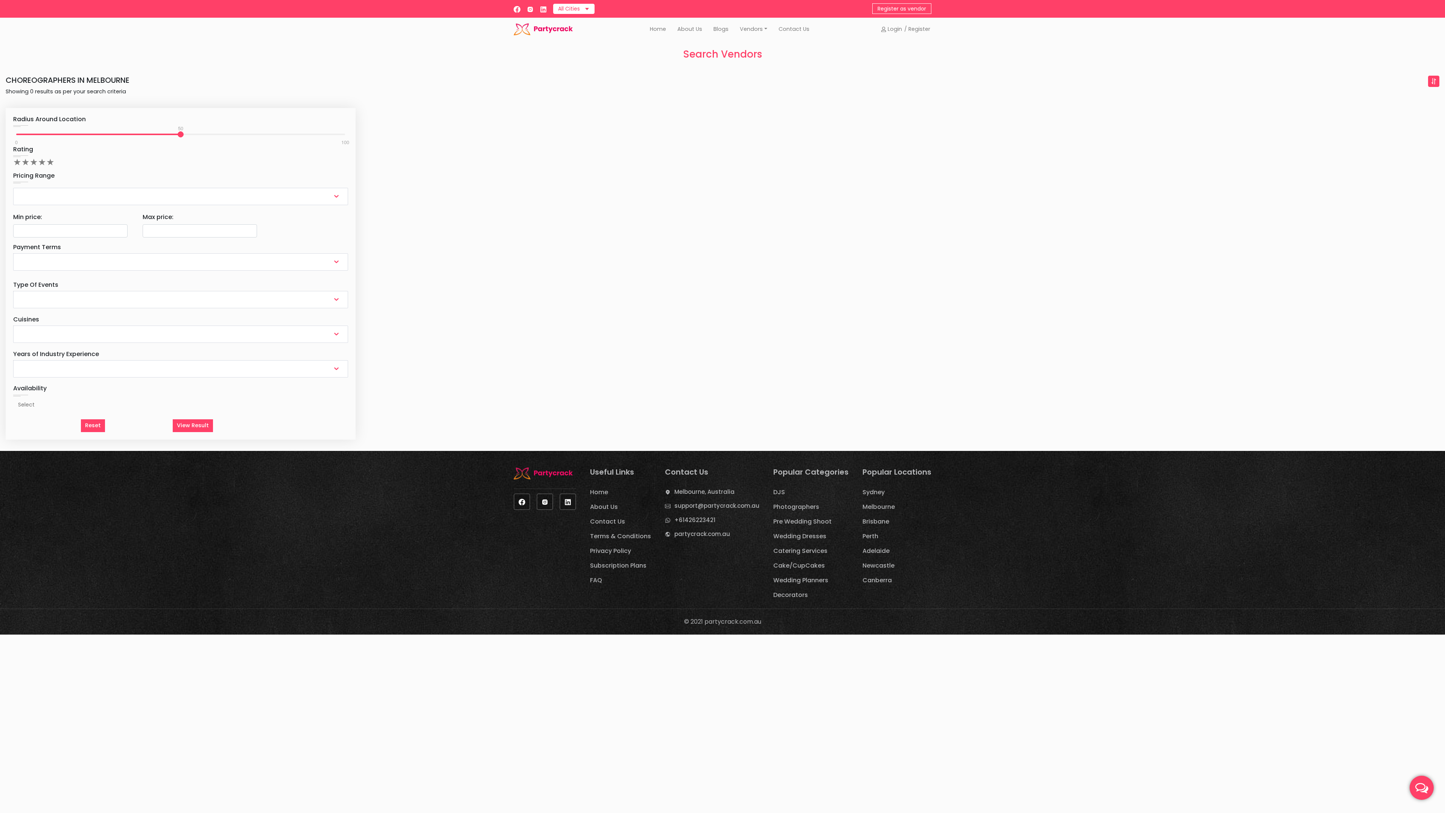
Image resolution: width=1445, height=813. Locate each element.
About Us (689, 29)
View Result (193, 425)
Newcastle (878, 565)
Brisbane (875, 521)
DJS (779, 492)
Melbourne (878, 506)
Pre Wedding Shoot (802, 521)
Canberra (877, 580)
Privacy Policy (610, 551)
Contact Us (794, 29)
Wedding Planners (800, 580)
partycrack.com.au (702, 534)
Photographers (796, 506)
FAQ (596, 580)
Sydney (873, 492)
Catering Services (800, 551)
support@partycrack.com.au (716, 506)
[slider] (181, 134)
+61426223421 (694, 520)
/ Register (917, 29)
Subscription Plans (618, 565)
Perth (870, 536)
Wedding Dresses (799, 536)
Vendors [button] (751, 29)
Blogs (721, 29)
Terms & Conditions (620, 536)
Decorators (790, 595)
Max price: (158, 217)
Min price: (27, 217)
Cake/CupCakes (799, 565)
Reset (93, 425)
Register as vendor (902, 8)
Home (658, 29)
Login (894, 29)
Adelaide (876, 551)
